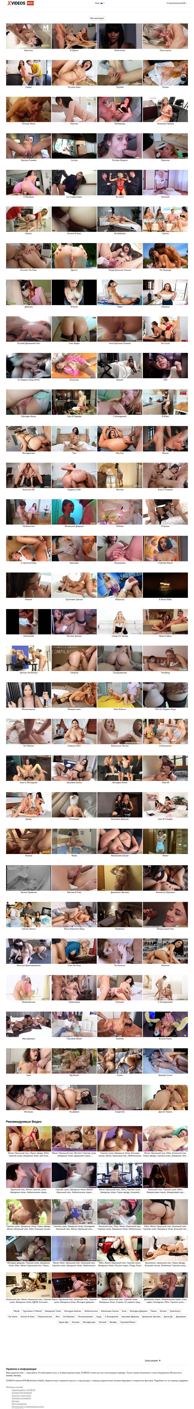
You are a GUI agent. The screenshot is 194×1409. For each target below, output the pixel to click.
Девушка (29, 307)
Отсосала (74, 380)
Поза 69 (165, 782)
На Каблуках (120, 233)
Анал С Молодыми (28, 782)
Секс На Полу (74, 965)
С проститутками (28, 563)
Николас (74, 123)
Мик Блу (120, 453)
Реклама (15, 1401)
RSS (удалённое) (19, 1404)
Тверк (119, 307)
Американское (28, 1002)
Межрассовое (74, 709)
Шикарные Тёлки (53, 1311)
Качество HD (29, 489)
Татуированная (120, 673)
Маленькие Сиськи (120, 855)
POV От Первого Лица (165, 709)
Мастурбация (28, 1038)
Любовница (119, 123)
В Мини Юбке (165, 599)
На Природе (165, 270)
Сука (28, 1075)
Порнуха (165, 307)
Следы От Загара (120, 636)
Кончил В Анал (74, 233)
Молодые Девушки (138, 1311)
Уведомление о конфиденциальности (28, 1407)
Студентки (120, 1112)
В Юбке (165, 416)
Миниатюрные (28, 709)
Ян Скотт (120, 197)
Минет (165, 855)
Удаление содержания (21, 1398)
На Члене (12, 1316)
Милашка (28, 1112)
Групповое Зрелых (74, 599)
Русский (102, 1322)
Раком (154, 1311)
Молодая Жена (28, 416)
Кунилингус (175, 1311)
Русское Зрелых (74, 636)
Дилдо (29, 819)
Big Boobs (74, 1075)
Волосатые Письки (120, 746)
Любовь (119, 526)
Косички (75, 1322)
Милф (16, 1311)
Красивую (74, 563)
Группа (165, 233)
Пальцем (120, 1002)
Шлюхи (119, 380)
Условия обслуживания (22, 1393)
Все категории (97, 18)
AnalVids (120, 1038)
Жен (58, 1316)
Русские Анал (74, 87)
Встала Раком (165, 1038)
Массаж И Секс (74, 892)
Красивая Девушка (130, 1316)
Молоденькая (89, 1322)
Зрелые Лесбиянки (28, 673)
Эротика (120, 489)
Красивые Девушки (120, 819)
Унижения (119, 929)
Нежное (28, 599)
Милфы (113, 1322)
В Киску (74, 307)
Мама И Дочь (165, 636)
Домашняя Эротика (120, 892)
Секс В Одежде (74, 416)
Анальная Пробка (165, 123)
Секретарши (74, 1002)
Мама (74, 855)
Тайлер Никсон (29, 929)
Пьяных (28, 855)
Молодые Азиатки (72, 1311)
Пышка (165, 87)
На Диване (74, 1112)
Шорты (28, 233)
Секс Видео (74, 343)
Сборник (74, 673)
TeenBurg (165, 673)
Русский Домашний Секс (28, 343)
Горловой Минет (74, 1038)
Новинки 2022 (74, 746)
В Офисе (74, 50)
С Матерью (28, 197)
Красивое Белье (74, 782)
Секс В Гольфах (165, 819)
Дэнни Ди (168, 1316)
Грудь (99, 1316)
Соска (120, 1075)
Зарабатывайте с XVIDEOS (23, 1390)
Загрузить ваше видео (21, 1395)
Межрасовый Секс (165, 929)
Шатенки (165, 965)
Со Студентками (74, 197)
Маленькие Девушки (74, 526)
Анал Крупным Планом (120, 343)
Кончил (163, 1311)
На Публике (28, 746)
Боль (124, 1311)
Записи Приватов (29, 892)
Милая (165, 453)
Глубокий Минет (165, 563)
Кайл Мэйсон (120, 709)
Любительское (91, 1311)
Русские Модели (120, 160)
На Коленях (119, 965)
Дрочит (74, 270)
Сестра (74, 160)
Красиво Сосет (165, 1075)
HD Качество (29, 526)
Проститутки (165, 50)
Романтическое (45, 1316)
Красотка (28, 50)
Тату (74, 453)
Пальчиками (119, 563)
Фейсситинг (119, 50)
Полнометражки (85, 1316)
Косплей (165, 197)
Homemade (28, 636)
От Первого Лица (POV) (29, 380)
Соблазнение (165, 746)
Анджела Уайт (74, 489)
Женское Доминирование (29, 965)
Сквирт (28, 87)
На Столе (165, 343)
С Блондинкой (119, 416)
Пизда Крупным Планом (120, 270)
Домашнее (181, 1316)
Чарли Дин (64, 1322)
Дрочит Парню (165, 1112)
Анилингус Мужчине (165, 892)
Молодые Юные (119, 782)
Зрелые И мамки (28, 160)
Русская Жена (28, 123)
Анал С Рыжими (165, 489)
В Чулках (165, 526)
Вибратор (119, 599)
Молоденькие (28, 453)
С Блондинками (165, 1002)
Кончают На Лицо (28, 270)
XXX (165, 380)
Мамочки (165, 160)
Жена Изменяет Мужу (74, 929)
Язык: (97, 3)
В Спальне (74, 819)
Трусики (120, 87)
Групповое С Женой (32, 1311)
